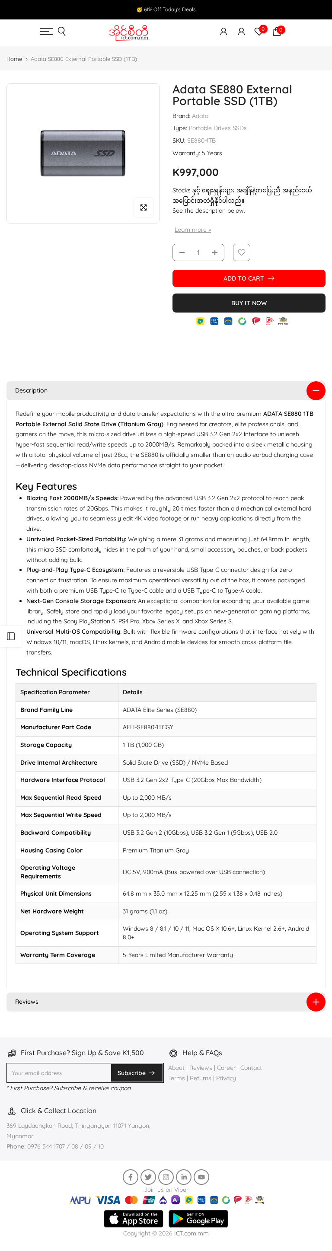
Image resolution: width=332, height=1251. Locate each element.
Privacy (226, 1078)
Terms (176, 1078)
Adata (200, 116)
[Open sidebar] (11, 636)
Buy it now (249, 303)
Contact (251, 1068)
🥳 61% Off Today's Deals (166, 9)
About (177, 1068)
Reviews (200, 1068)
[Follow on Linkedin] (184, 1177)
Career (226, 1068)
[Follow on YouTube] (201, 1177)
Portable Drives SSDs (218, 128)
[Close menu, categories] (221, 11)
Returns (200, 1078)
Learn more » (193, 229)
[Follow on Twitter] (148, 1177)
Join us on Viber (166, 1190)
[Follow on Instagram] (166, 1177)
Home (14, 58)
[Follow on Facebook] (130, 1177)
